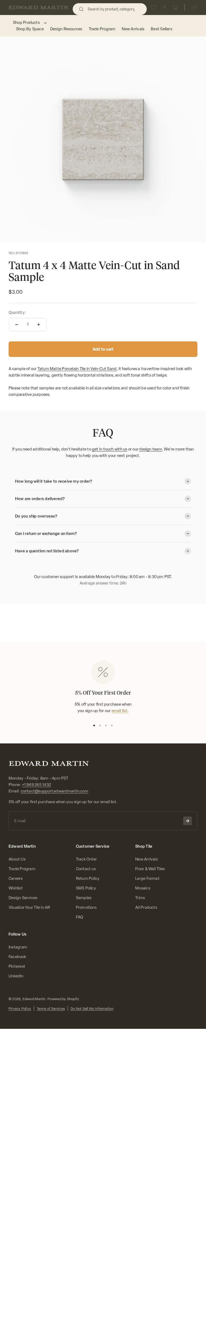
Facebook (17, 956)
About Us (17, 859)
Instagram (18, 947)
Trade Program (22, 868)
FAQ (79, 917)
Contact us (86, 868)
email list (119, 710)
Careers (16, 878)
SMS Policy (86, 888)
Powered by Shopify (63, 999)
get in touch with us (109, 449)
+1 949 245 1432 (36, 784)
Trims (140, 897)
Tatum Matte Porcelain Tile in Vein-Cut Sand (77, 368)
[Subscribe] (187, 821)
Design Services (23, 897)
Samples (84, 897)
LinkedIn (16, 976)
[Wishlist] (153, 7)
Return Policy (88, 878)
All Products (146, 907)
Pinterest (17, 966)
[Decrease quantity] (16, 324)
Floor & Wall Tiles (150, 868)
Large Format (147, 878)
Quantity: (17, 312)
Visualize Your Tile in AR (29, 907)
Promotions (86, 907)
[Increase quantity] (38, 324)
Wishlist (16, 888)
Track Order (86, 859)
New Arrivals (146, 859)
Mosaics (142, 888)
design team (150, 449)
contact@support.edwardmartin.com (54, 791)
